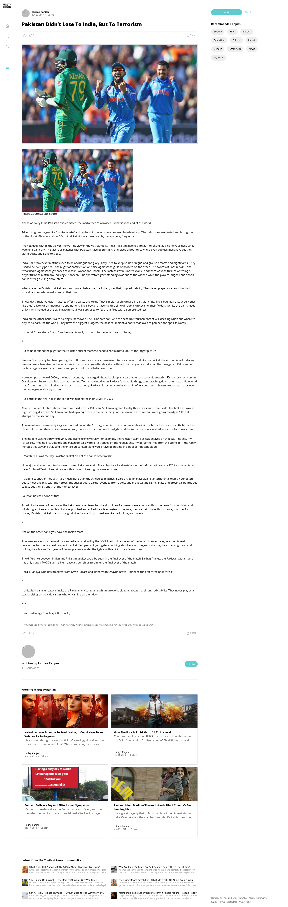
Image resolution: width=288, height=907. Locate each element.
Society (218, 31)
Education (219, 40)
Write (227, 12)
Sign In (248, 12)
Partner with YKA (239, 898)
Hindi (232, 31)
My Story (219, 57)
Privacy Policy (245, 902)
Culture (236, 40)
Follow (191, 664)
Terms (222, 902)
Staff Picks (235, 48)
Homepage (216, 898)
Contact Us (231, 902)
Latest (251, 40)
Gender (218, 48)
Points (252, 898)
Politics (247, 31)
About (227, 898)
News (252, 48)
